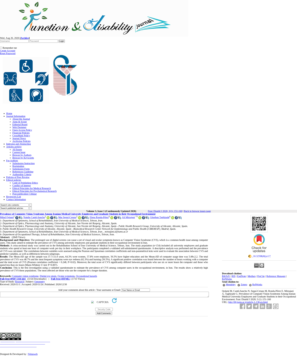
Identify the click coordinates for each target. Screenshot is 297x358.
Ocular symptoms (66, 276)
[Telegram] (255, 306)
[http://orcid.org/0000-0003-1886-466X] (111, 218)
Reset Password (7, 53)
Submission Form (21, 169)
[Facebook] (242, 306)
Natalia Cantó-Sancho (34, 217)
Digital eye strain (48, 276)
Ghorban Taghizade (159, 217)
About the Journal (21, 119)
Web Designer (19, 127)
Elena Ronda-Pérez (99, 217)
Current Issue (18, 152)
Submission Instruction (23, 163)
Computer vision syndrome (25, 276)
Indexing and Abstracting (18, 144)
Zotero (244, 284)
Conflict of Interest (21, 185)
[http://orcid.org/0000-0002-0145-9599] (172, 218)
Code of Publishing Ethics (25, 182)
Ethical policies (13, 180)
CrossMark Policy (21, 135)
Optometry (39, 281)
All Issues (17, 149)
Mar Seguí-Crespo (67, 217)
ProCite (261, 276)
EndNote (241, 276)
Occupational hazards (86, 276)
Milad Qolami (7, 217)
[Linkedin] (262, 306)
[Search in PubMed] (20, 218)
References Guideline (22, 171)
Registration (18, 166)
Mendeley (231, 284)
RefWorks (227, 279)
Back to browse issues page (197, 211)
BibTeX (226, 276)
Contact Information (16, 199)
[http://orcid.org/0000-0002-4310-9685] (48, 218)
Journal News (19, 138)
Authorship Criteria (21, 174)
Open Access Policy (22, 130)
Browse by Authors (21, 155)
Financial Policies (21, 133)
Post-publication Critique (24, 194)
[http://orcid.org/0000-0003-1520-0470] (139, 218)
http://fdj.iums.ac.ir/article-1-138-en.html (248, 302)
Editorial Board (19, 124)
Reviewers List (13, 196)
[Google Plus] (269, 306)
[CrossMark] (259, 253)
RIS (233, 276)
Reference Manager (276, 276)
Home (9, 113)
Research (19, 281)
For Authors (12, 160)
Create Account (7, 50)
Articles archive (14, 146)
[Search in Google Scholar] (16, 218)
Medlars (252, 276)
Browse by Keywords (23, 157)
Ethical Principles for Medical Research (31, 188)
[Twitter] (249, 306)
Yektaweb (33, 354)
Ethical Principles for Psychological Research (34, 191)
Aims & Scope (19, 121)
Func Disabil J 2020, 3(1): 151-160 (165, 211)
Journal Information (15, 116)
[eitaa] (275, 306)
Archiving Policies (21, 141)
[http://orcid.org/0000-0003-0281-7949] (79, 218)
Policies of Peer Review (18, 177)
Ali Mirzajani (128, 217)
